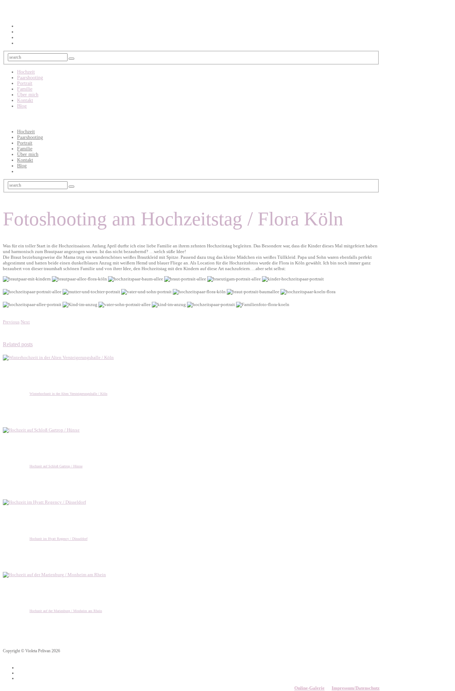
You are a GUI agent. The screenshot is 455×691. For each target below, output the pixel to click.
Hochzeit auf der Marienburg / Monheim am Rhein (66, 611)
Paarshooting (30, 77)
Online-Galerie (309, 688)
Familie (24, 89)
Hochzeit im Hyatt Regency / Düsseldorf (58, 539)
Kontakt (25, 100)
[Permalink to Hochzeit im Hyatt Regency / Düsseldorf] (44, 502)
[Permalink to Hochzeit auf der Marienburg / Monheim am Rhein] (54, 574)
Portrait (24, 83)
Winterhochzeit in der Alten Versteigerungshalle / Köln (68, 394)
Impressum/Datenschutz (356, 688)
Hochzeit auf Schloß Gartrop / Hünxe (56, 466)
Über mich (27, 94)
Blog (22, 106)
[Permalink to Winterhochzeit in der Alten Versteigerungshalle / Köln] (58, 357)
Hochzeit (26, 72)
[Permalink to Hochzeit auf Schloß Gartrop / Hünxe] (41, 430)
